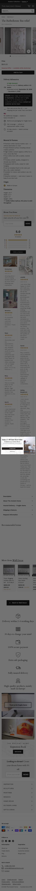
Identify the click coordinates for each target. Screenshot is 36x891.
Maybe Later (12, 451)
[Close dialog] (34, 438)
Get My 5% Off (12, 448)
